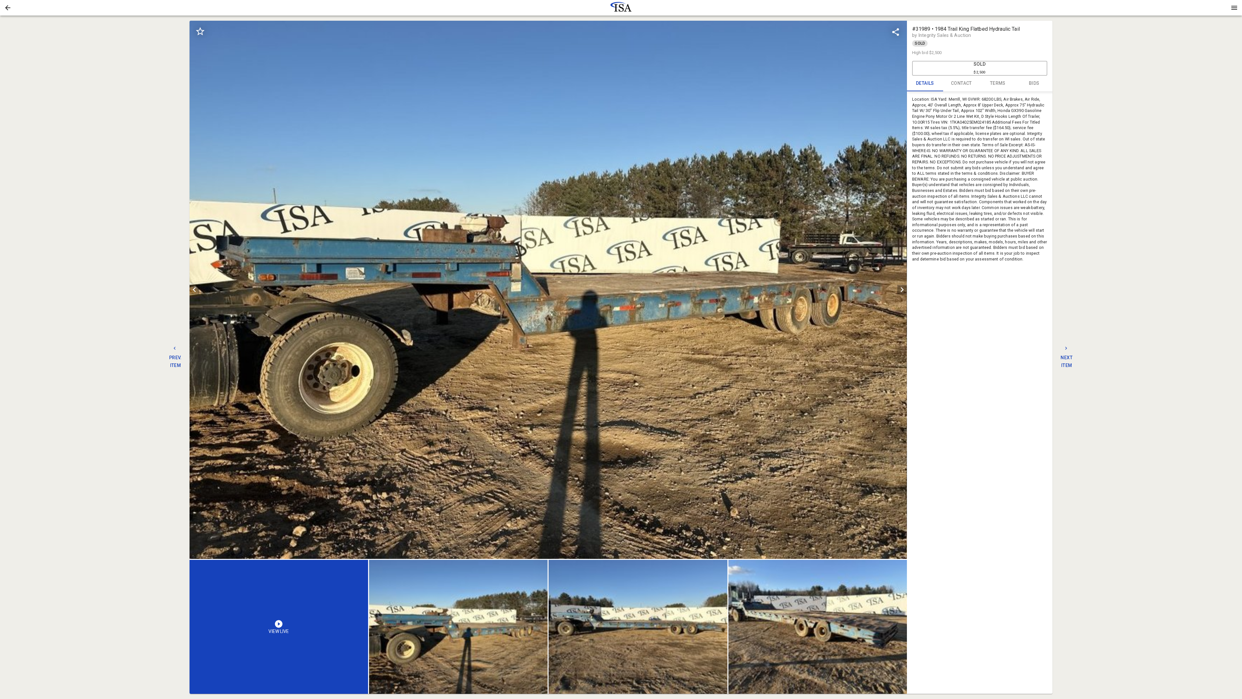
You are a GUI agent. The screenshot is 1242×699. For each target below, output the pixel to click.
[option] (548, 290)
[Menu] (1234, 8)
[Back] (8, 8)
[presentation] (621, 8)
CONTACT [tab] (961, 83)
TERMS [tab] (998, 83)
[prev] (194, 289)
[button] (8, 8)
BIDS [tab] (1034, 83)
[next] (902, 289)
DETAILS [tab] (925, 83)
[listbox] (548, 290)
